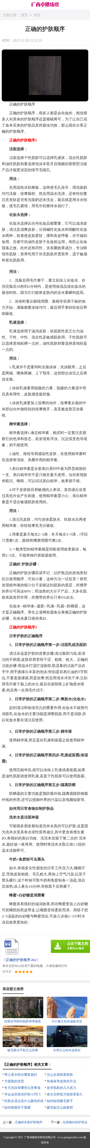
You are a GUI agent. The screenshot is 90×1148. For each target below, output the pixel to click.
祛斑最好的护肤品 (75, 1122)
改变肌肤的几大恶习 (61, 1088)
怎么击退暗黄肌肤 (60, 1074)
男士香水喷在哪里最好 (20, 1074)
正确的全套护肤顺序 (28, 1122)
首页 (24, 15)
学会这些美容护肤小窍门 (22, 1094)
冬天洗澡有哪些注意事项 (22, 1088)
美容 (37, 15)
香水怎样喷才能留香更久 (65, 1094)
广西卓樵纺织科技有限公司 (40, 1137)
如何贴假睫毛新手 (60, 1101)
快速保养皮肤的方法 (61, 1081)
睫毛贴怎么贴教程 (60, 1107)
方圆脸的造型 (14, 1081)
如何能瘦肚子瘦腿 (17, 1107)
